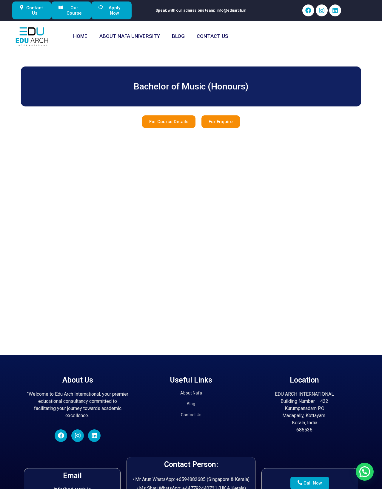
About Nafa (191, 393)
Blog (191, 403)
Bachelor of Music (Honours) (191, 86)
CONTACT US (212, 36)
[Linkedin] (335, 10)
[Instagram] (322, 10)
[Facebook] (308, 10)
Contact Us (191, 414)
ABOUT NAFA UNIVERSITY (129, 36)
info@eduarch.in (231, 10)
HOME (80, 36)
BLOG (178, 36)
